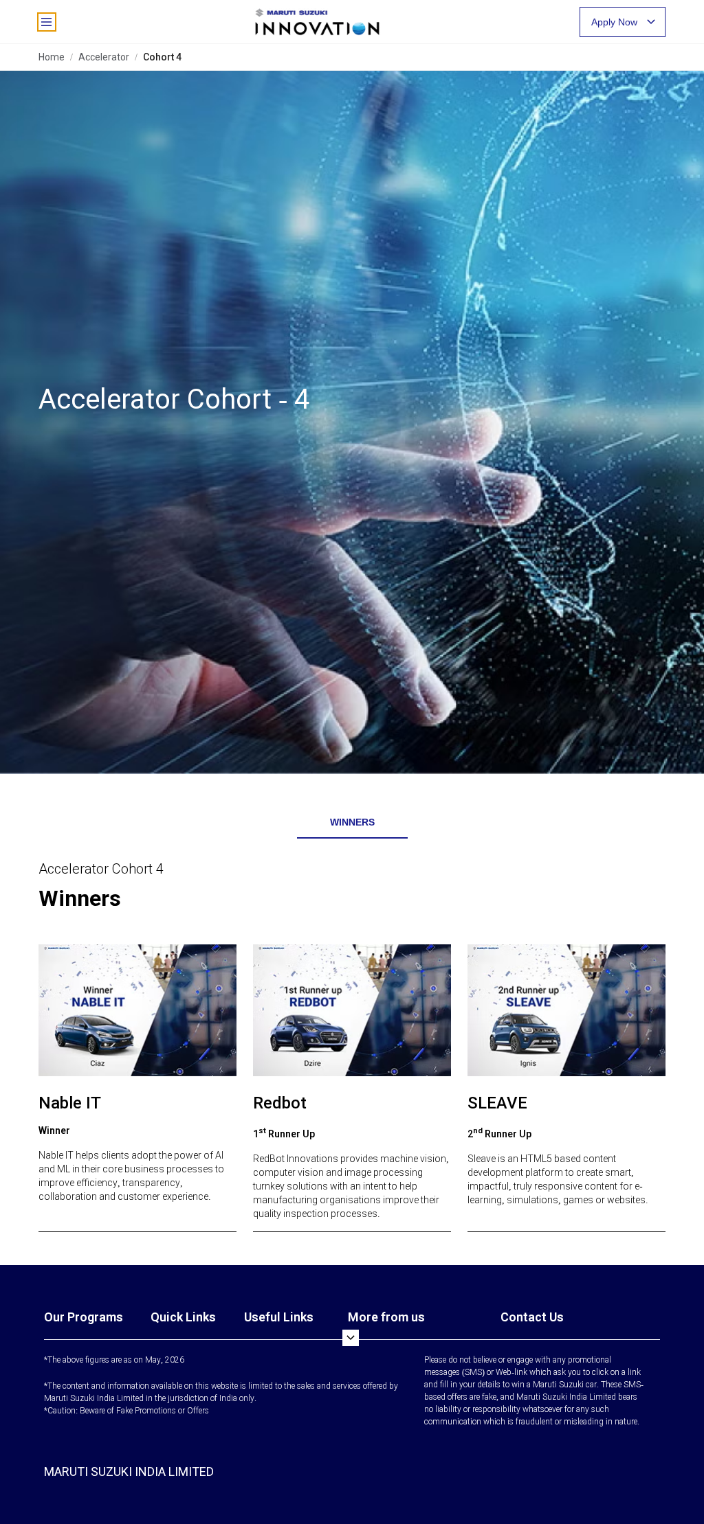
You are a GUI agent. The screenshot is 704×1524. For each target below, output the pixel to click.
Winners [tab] (352, 822)
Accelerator (103, 57)
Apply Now (614, 21)
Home (51, 57)
